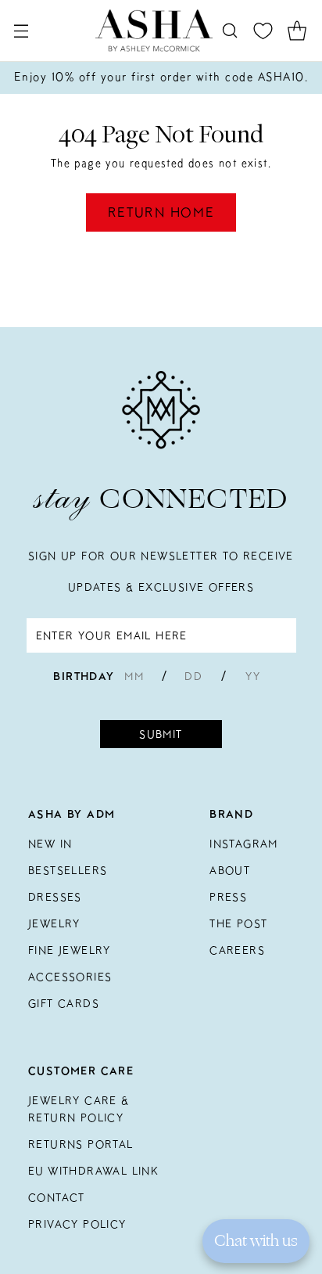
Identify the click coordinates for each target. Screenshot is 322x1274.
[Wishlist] (263, 31)
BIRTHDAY (83, 676)
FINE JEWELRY (69, 950)
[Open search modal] (229, 31)
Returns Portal (81, 1144)
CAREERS (237, 950)
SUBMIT (160, 734)
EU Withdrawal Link (93, 1170)
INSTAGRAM (243, 843)
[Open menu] (21, 31)
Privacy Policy (77, 1224)
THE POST (238, 923)
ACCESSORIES (70, 976)
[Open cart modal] (297, 31)
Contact (56, 1197)
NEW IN (50, 843)
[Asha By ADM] (154, 30)
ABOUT (229, 870)
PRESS (228, 897)
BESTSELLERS (67, 870)
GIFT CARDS (63, 1003)
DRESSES (55, 897)
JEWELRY (54, 923)
